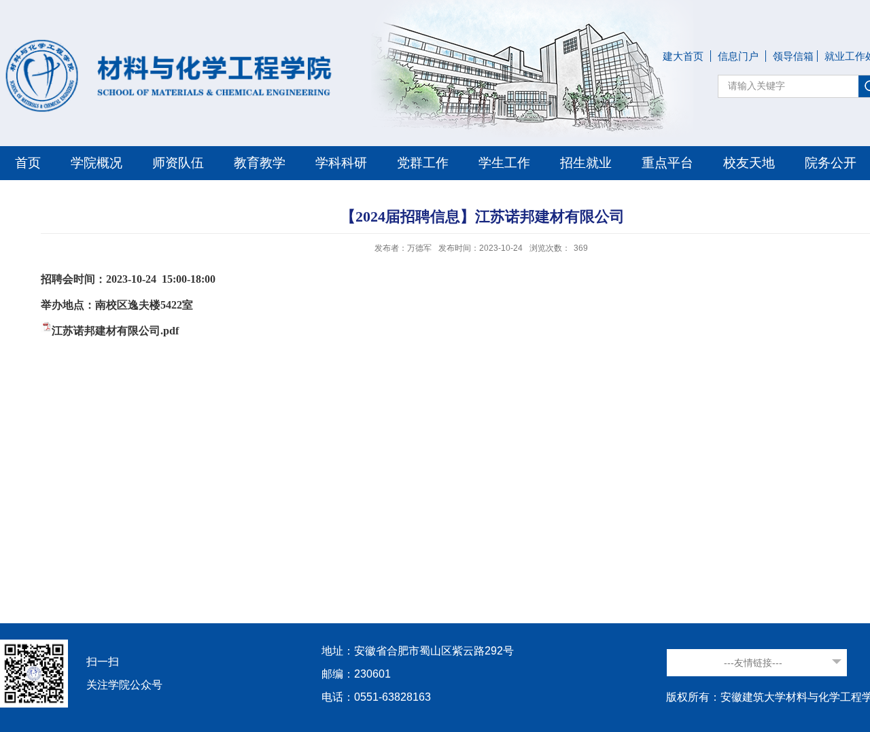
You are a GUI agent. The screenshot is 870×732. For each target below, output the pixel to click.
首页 (28, 163)
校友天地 (749, 163)
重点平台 (667, 163)
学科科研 (341, 163)
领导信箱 (793, 56)
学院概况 (96, 163)
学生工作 (504, 163)
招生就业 (586, 163)
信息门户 (738, 56)
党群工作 (423, 163)
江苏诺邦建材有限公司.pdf (115, 330)
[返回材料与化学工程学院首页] (170, 40)
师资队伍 (178, 163)
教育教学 (259, 163)
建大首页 (683, 56)
